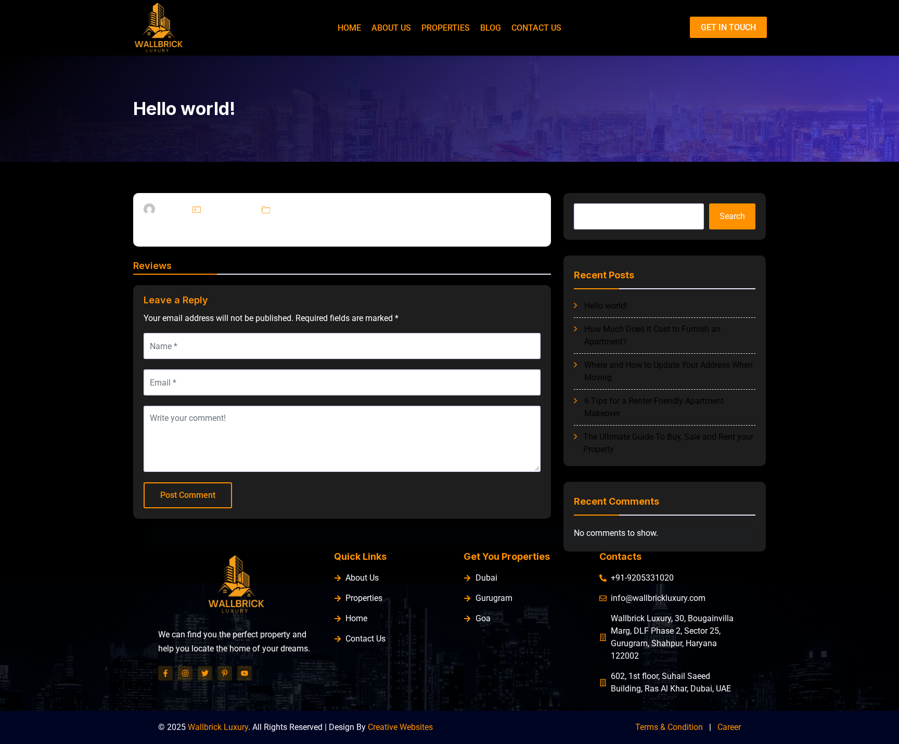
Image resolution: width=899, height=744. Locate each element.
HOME (349, 28)
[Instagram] (185, 673)
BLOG (490, 28)
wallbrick (171, 210)
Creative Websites (400, 727)
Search (732, 216)
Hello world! (605, 306)
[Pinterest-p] (224, 673)
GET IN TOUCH (728, 27)
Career (729, 727)
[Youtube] (244, 673)
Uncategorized (295, 210)
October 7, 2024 (228, 210)
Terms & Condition (669, 727)
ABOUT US (391, 28)
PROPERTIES (445, 28)
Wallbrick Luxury (218, 727)
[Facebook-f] (165, 673)
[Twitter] (205, 673)
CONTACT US (536, 28)
